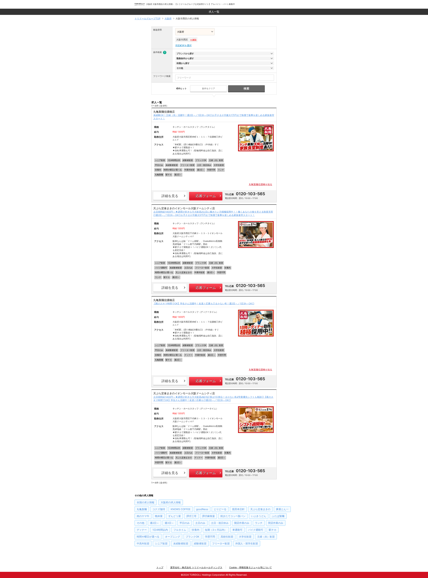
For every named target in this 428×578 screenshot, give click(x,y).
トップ (159, 567)
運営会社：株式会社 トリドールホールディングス (196, 567)
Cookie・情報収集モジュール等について (250, 567)
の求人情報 (145, 502)
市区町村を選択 (183, 45)
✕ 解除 (193, 39)
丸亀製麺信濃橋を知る (260, 184)
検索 (246, 88)
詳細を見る (170, 196)
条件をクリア (208, 88)
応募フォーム (206, 196)
